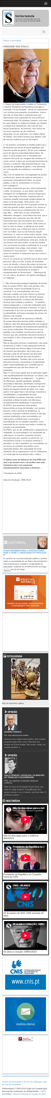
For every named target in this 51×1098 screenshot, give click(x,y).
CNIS (42, 1091)
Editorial (7, 570)
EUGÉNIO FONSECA (12, 732)
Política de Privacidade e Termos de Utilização (22, 1082)
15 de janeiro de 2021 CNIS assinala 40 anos (23, 914)
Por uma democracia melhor (16, 735)
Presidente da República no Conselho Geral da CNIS (22, 875)
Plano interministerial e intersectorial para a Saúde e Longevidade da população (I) (25, 553)
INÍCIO (6, 41)
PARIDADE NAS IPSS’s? (16, 46)
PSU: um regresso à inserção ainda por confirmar (21, 782)
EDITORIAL (16, 41)
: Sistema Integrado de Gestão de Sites (24, 1094)
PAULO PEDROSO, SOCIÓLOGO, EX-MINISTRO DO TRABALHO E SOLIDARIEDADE (24, 776)
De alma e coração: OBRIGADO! (20, 951)
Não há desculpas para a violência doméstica (20, 837)
